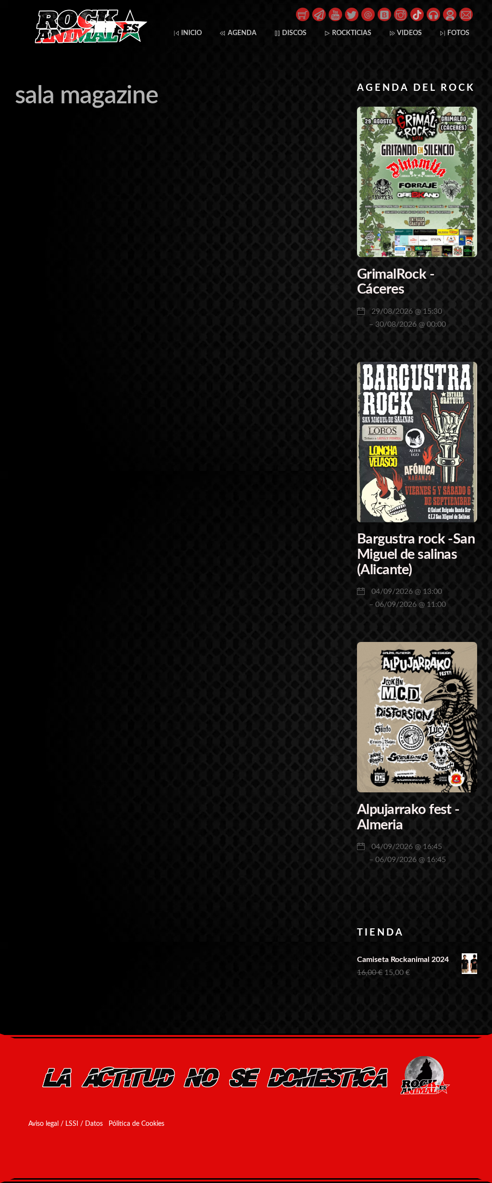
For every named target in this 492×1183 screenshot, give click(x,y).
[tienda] (302, 14)
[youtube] (335, 14)
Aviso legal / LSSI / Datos (65, 1124)
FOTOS (457, 33)
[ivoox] (433, 14)
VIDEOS (409, 33)
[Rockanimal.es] (87, 41)
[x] (351, 14)
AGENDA (241, 33)
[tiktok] (417, 14)
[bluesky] (384, 14)
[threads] (368, 14)
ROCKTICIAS (351, 33)
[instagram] (400, 14)
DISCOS (294, 33)
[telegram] (319, 14)
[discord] (449, 14)
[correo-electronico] (466, 14)
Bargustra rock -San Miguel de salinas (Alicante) (416, 554)
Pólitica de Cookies (136, 1124)
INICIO (191, 33)
